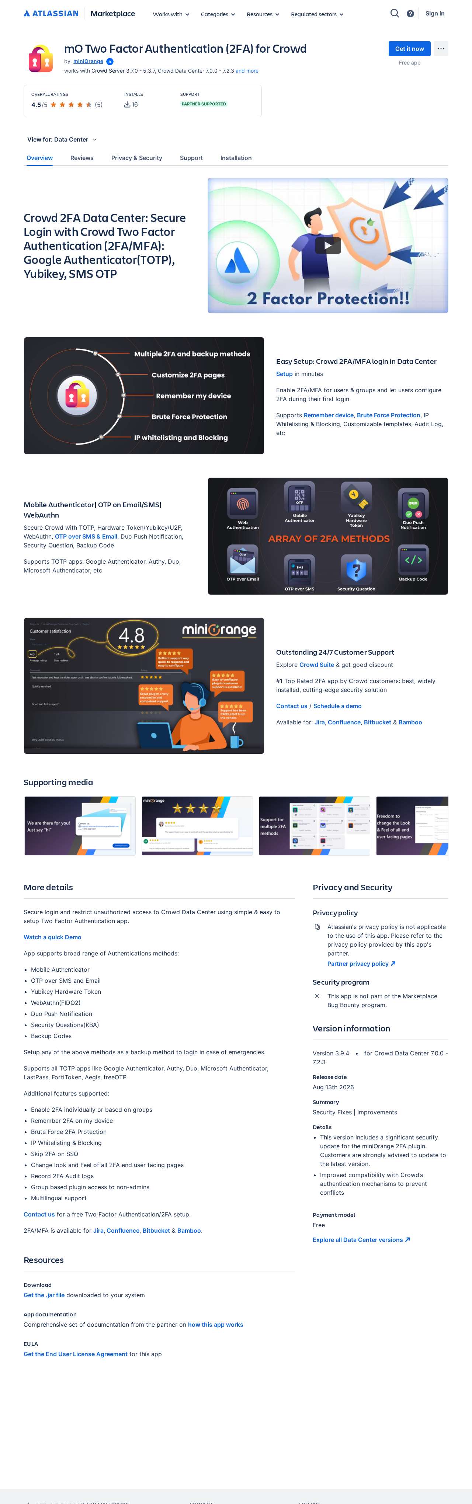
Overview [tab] (40, 157)
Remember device (329, 415)
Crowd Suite (316, 664)
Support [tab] (191, 157)
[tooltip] (109, 61)
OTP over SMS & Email (86, 536)
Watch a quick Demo (52, 937)
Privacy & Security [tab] (136, 157)
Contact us (292, 706)
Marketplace (112, 13)
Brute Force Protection (388, 415)
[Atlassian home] (51, 13)
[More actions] (441, 48)
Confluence (343, 722)
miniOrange (88, 61)
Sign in (435, 13)
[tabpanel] (236, 774)
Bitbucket (377, 722)
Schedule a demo (337, 706)
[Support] (410, 13)
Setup (284, 373)
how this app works (215, 1324)
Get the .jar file (44, 1295)
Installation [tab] (236, 157)
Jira (320, 722)
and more (247, 70)
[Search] (395, 13)
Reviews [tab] (82, 157)
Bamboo (410, 722)
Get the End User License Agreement (76, 1354)
